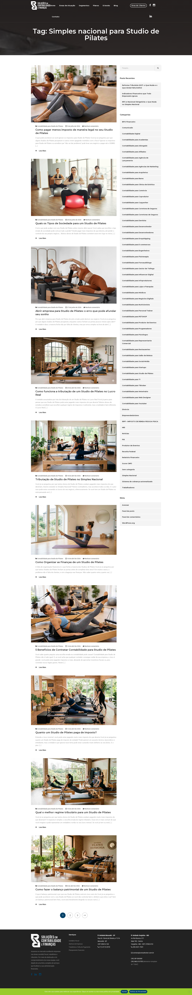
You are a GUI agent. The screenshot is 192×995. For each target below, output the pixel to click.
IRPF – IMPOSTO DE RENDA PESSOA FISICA (140, 421)
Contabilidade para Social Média (135, 361)
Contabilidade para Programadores (137, 329)
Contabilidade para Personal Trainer (137, 311)
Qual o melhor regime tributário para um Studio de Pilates (73, 812)
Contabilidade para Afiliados (134, 152)
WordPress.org (128, 523)
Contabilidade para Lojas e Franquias (137, 287)
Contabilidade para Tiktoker (134, 385)
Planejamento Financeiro (76, 950)
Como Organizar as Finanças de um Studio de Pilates (69, 562)
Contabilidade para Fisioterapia (135, 257)
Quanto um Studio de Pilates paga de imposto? (66, 732)
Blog (116, 6)
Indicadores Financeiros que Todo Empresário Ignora (136, 95)
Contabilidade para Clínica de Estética (138, 185)
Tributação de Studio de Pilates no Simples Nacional (69, 479)
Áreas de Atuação (67, 6)
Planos (96, 6)
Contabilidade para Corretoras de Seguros (140, 215)
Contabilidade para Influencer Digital (137, 275)
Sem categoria (128, 470)
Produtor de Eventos (131, 446)
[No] (189, 992)
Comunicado (127, 128)
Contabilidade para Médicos (134, 293)
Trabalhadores (128, 488)
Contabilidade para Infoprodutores (137, 281)
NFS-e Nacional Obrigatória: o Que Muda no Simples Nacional (139, 103)
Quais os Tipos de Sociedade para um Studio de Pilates (70, 223)
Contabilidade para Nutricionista (136, 305)
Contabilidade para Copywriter (135, 203)
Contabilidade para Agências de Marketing (140, 167)
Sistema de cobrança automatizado (137, 482)
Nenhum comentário (91, 126)
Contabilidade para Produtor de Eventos (139, 323)
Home (52, 6)
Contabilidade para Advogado (134, 146)
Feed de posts (128, 511)
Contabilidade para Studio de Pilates (50, 126)
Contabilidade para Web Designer (136, 398)
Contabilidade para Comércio (134, 191)
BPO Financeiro (128, 122)
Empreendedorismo (130, 415)
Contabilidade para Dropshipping (136, 239)
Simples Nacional (129, 476)
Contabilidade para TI (131, 379)
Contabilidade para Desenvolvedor (137, 227)
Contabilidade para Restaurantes (136, 349)
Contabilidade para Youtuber (134, 404)
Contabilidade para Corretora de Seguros (139, 209)
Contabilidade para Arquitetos (135, 173)
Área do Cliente (138, 6)
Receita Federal (128, 452)
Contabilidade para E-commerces (136, 245)
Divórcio (125, 409)
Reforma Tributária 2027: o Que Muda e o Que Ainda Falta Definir (139, 86)
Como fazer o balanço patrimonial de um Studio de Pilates (73, 889)
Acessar (125, 505)
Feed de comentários (131, 517)
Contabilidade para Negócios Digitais (138, 299)
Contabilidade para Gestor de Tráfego (138, 269)
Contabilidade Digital (131, 134)
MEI (123, 428)
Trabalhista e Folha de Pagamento (79, 947)
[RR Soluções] (40, 6)
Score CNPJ (127, 464)
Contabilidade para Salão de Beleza (137, 356)
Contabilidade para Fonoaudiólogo (137, 263)
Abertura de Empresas (76, 944)
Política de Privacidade (138, 991)
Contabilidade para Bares (133, 179)
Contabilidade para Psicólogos (135, 335)
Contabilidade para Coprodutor (135, 197)
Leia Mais (42, 151)
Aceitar (124, 991)
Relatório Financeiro (130, 457)
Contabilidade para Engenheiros (135, 251)
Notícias (125, 434)
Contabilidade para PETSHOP (134, 317)
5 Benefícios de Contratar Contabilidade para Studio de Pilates (75, 649)
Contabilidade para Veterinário (135, 392)
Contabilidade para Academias (135, 140)
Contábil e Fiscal (74, 941)
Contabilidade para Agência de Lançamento (135, 159)
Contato (55, 17)
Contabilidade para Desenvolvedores (138, 233)
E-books (106, 6)
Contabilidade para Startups (134, 367)
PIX (123, 440)
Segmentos (84, 6)
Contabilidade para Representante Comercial (137, 342)
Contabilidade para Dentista (134, 221)
